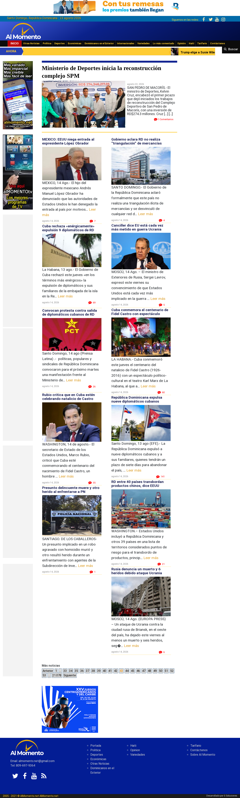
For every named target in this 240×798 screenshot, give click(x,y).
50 (160, 671)
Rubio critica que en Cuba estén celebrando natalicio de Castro (68, 397)
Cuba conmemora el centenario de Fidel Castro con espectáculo (139, 312)
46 (138, 671)
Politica (95, 750)
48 (149, 671)
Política (47, 43)
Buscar (233, 49)
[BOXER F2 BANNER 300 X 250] (70, 709)
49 (155, 671)
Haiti (133, 745)
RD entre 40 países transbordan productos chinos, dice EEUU (137, 484)
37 (87, 671)
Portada (95, 745)
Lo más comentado (163, 43)
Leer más (65, 296)
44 (127, 671)
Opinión (181, 43)
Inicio (14, 43)
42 (115, 671)
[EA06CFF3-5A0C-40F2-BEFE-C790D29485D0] (18, 172)
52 (172, 671)
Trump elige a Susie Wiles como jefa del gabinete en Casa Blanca (165, 52)
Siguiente (70, 675)
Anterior (48, 671)
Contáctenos (217, 43)
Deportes (59, 43)
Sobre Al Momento (202, 754)
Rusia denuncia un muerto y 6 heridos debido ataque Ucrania (136, 571)
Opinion (135, 750)
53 (44, 675)
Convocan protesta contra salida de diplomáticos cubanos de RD (69, 312)
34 (70, 671)
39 (98, 671)
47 (144, 671)
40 (104, 671)
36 (82, 671)
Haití (191, 43)
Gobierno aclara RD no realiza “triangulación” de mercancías (136, 141)
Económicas (74, 43)
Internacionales (125, 43)
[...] (171, 114)
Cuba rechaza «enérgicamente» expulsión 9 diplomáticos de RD (68, 228)
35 (76, 671)
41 (110, 671)
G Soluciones (230, 795)
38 (93, 671)
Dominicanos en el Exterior (99, 43)
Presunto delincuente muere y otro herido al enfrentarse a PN (70, 490)
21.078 (56, 675)
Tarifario (202, 43)
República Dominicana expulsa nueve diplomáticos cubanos (136, 399)
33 (65, 671)
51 (166, 671)
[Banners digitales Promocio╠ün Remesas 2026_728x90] (120, 6)
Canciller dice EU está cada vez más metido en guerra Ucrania (137, 227)
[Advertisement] (18, 271)
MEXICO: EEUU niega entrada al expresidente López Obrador (68, 141)
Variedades (143, 43)
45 (132, 671)
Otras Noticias (31, 43)
